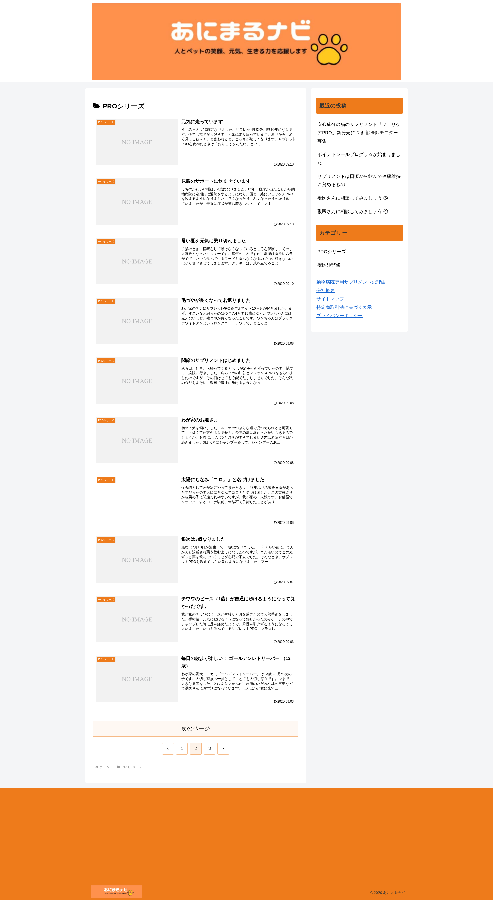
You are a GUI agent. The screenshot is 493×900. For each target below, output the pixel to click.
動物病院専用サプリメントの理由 (351, 282)
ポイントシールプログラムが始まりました (359, 158)
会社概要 (325, 290)
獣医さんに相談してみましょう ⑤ (352, 198)
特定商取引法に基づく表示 (344, 307)
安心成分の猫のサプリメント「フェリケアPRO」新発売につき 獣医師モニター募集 (359, 133)
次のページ (195, 728)
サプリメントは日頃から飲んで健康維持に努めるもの (359, 180)
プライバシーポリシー (339, 315)
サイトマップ (330, 298)
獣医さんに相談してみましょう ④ (352, 211)
